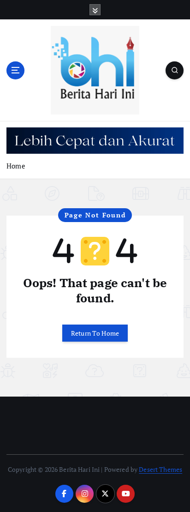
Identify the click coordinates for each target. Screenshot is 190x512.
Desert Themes (160, 469)
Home (15, 165)
